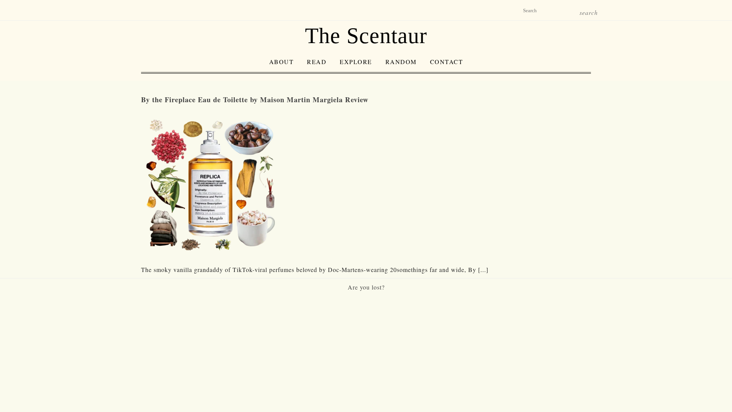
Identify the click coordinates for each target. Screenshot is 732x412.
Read (316, 62)
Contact (446, 62)
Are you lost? (366, 287)
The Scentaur (366, 36)
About (281, 62)
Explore (356, 62)
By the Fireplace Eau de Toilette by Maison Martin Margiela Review (255, 99)
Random (401, 62)
